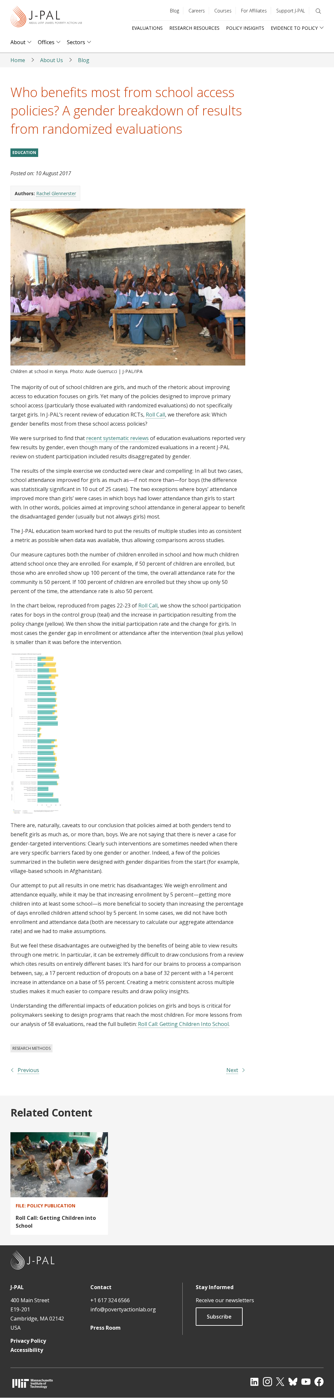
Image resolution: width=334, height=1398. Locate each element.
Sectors (76, 42)
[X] (280, 1381)
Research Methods (31, 1048)
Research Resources (194, 28)
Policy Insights (245, 28)
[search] (318, 11)
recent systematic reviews (117, 438)
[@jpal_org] (267, 1381)
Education (24, 152)
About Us (51, 60)
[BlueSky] (292, 1381)
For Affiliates (254, 11)
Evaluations (147, 28)
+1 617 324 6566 (110, 1300)
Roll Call (155, 414)
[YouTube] (306, 1381)
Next (232, 1070)
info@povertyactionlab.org (123, 1309)
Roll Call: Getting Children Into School (183, 1024)
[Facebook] (319, 1381)
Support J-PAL (290, 11)
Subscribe (219, 1316)
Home (17, 60)
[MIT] (32, 1383)
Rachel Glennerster (56, 193)
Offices (46, 42)
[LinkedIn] (254, 1381)
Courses (223, 11)
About (17, 42)
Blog (174, 11)
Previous (28, 1070)
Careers (197, 11)
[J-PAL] (46, 18)
